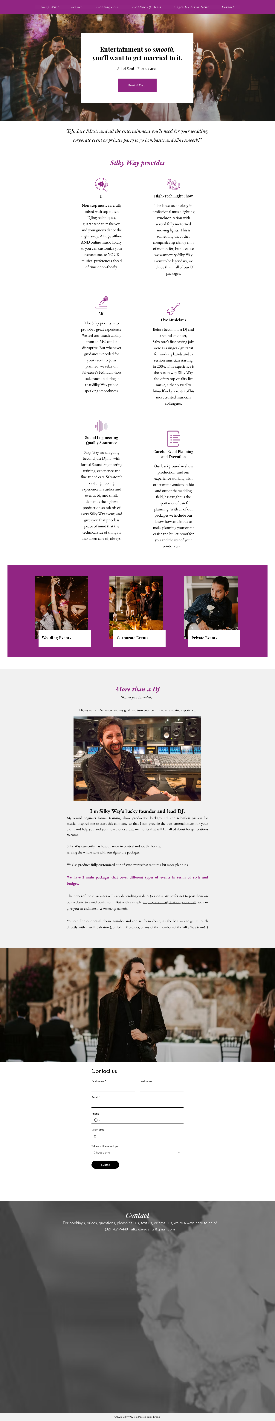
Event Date (98, 1129)
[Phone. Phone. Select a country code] (97, 1120)
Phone (95, 1113)
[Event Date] (95, 1136)
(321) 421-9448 (116, 1229)
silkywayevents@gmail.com (152, 1229)
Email (95, 1097)
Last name (146, 1081)
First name (98, 1081)
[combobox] (137, 1152)
